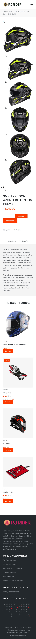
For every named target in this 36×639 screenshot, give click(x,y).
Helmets (17, 230)
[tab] (12, 241)
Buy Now (21, 216)
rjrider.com (8, 546)
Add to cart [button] (18, 339)
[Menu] (31, 4)
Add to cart (10, 221)
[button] (4, 22)
